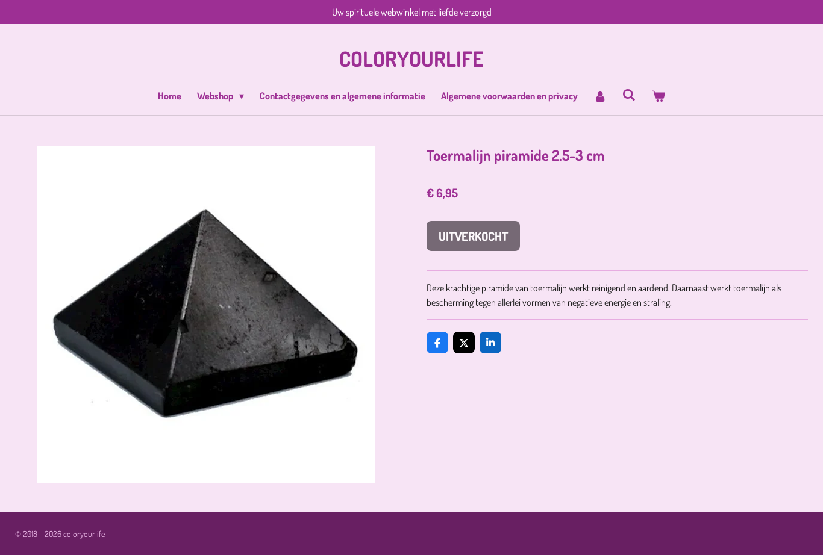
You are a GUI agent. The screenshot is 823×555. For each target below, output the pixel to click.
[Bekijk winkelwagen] (657, 95)
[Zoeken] (629, 94)
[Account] (600, 95)
